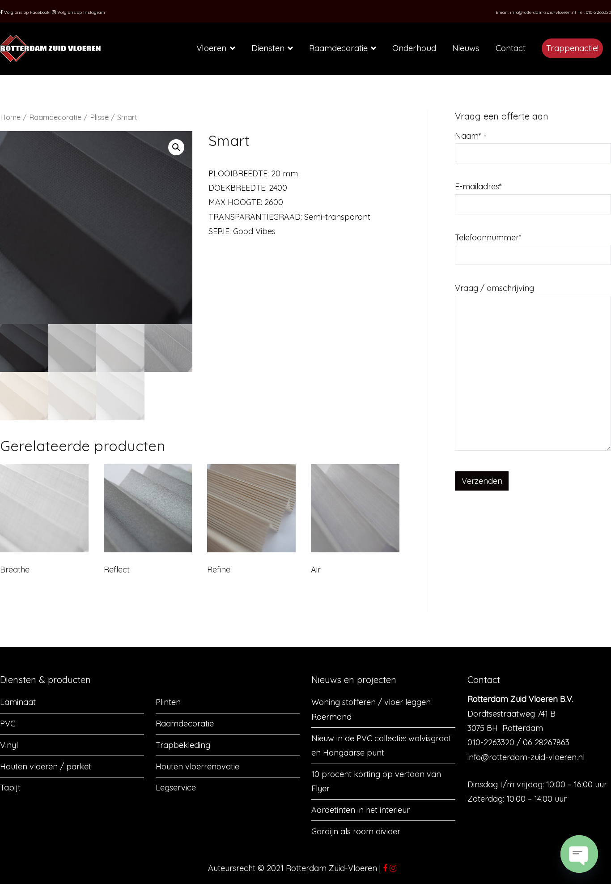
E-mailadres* (478, 186)
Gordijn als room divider (355, 831)
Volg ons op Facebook (26, 12)
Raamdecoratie (338, 48)
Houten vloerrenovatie (197, 766)
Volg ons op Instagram (80, 12)
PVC (8, 723)
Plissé (99, 117)
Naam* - (471, 136)
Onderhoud (414, 48)
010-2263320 (598, 12)
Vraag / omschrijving (494, 288)
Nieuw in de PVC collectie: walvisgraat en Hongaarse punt (381, 745)
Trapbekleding (183, 745)
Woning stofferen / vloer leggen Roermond (371, 709)
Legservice (176, 787)
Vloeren (211, 48)
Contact (511, 48)
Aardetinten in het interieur (360, 810)
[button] (176, 147)
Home (10, 117)
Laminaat (18, 702)
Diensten (267, 48)
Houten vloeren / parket (45, 766)
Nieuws (465, 48)
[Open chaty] (579, 854)
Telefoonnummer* (488, 237)
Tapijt (10, 787)
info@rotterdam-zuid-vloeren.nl (543, 12)
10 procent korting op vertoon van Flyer (376, 781)
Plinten (168, 702)
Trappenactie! (572, 48)
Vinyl (9, 745)
